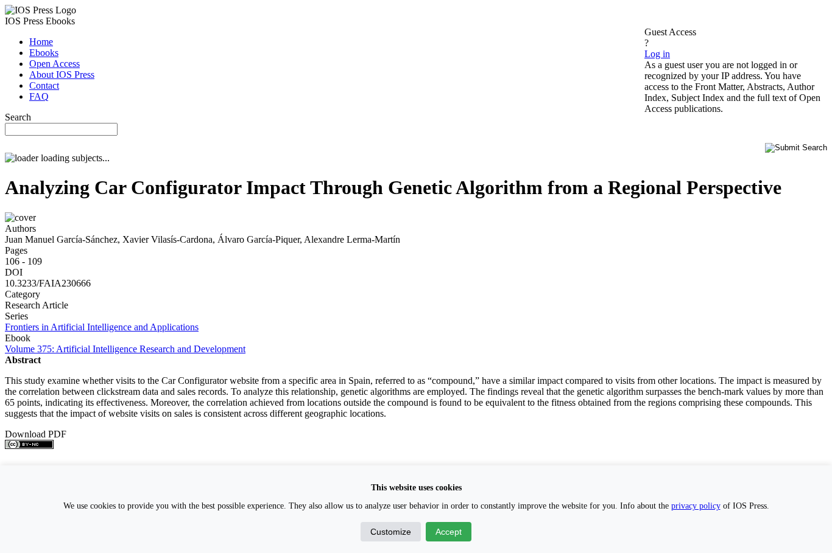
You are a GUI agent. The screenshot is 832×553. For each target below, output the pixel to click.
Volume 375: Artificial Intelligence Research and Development (125, 349)
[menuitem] (41, 42)
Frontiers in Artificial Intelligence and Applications (102, 327)
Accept (448, 532)
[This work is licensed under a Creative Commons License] (29, 445)
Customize (390, 532)
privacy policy (696, 505)
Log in (657, 54)
